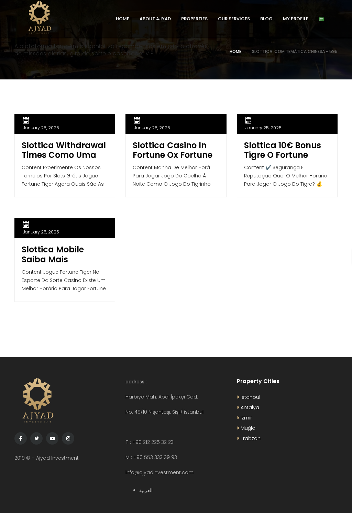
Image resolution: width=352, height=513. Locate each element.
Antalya (249, 407)
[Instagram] (68, 438)
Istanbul (249, 397)
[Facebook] (20, 438)
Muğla (247, 428)
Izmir (245, 417)
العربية (146, 490)
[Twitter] (36, 438)
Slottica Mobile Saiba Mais (53, 254)
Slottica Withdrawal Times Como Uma (64, 150)
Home (235, 51)
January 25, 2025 (41, 128)
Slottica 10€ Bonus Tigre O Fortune (282, 150)
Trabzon (250, 438)
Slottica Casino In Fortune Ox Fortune (172, 150)
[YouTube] (52, 438)
